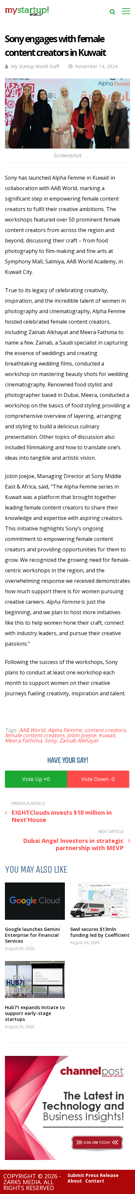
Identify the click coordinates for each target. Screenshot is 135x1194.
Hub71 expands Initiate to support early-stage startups (35, 1013)
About (75, 1181)
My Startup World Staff (35, 66)
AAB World (32, 730)
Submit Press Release (93, 1175)
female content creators (35, 735)
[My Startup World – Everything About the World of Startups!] (26, 18)
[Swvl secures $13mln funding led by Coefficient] (100, 900)
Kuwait (107, 735)
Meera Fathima (23, 740)
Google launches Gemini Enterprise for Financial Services (32, 935)
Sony (51, 740)
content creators (105, 730)
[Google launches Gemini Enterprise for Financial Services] (35, 900)
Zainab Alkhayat (78, 740)
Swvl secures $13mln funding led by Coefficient (99, 932)
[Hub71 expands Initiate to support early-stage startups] (35, 979)
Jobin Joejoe (81, 735)
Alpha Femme (65, 730)
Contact (94, 1181)
